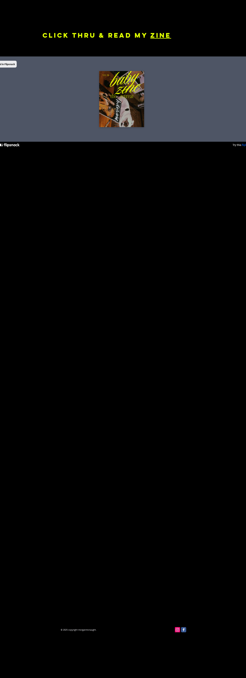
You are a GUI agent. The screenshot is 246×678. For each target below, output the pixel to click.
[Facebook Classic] (183, 629)
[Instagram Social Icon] (177, 629)
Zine (160, 35)
